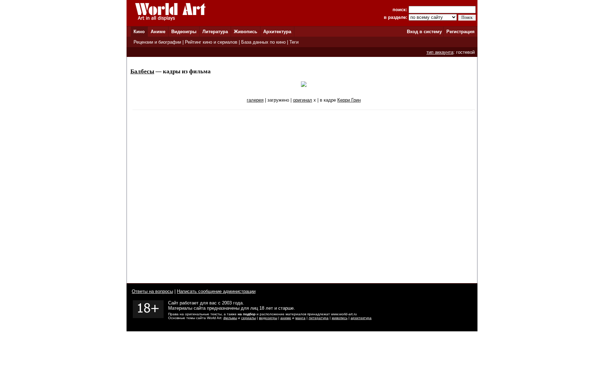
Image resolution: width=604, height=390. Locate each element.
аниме (285, 318)
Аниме (158, 31)
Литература (215, 31)
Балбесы (142, 71)
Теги (294, 42)
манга (300, 318)
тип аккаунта (439, 52)
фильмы (230, 318)
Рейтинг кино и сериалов (211, 42)
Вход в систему (424, 31)
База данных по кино (263, 42)
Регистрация (460, 31)
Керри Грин (349, 100)
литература (319, 318)
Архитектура (277, 31)
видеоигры (268, 318)
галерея (255, 100)
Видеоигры (183, 31)
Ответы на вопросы (152, 291)
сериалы (248, 318)
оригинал (302, 100)
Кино (139, 31)
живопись (339, 318)
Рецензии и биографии (157, 42)
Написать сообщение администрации (216, 291)
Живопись (245, 31)
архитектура (361, 318)
